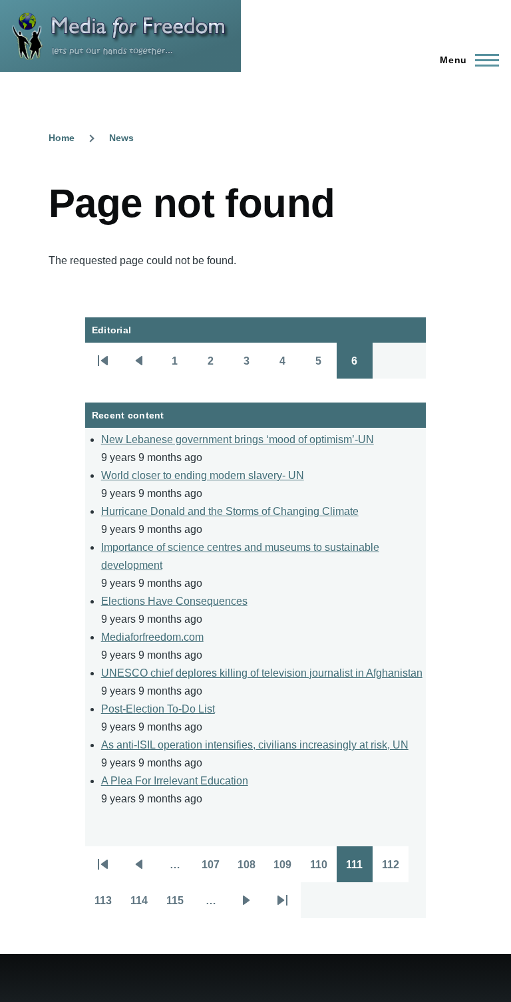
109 (287, 869)
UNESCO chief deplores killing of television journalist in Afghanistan (262, 673)
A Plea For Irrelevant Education (174, 780)
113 (107, 905)
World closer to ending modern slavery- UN (202, 475)
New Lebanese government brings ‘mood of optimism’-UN (237, 439)
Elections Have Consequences (174, 601)
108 (251, 869)
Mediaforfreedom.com (152, 637)
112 (395, 869)
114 (143, 905)
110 (323, 869)
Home (62, 137)
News (121, 137)
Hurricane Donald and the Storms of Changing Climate (230, 511)
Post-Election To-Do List (158, 709)
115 (179, 905)
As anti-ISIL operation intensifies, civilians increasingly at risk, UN (255, 745)
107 (215, 869)
